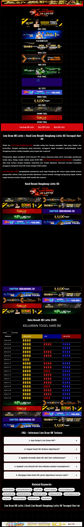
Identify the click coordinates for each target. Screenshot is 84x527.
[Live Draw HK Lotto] (42, 12)
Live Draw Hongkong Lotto (22, 145)
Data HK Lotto (59, 127)
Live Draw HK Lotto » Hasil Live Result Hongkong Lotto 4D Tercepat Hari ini (42, 137)
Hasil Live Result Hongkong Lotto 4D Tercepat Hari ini (52, 505)
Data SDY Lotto (44, 127)
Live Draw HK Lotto (27, 127)
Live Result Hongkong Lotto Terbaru (57, 160)
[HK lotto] (42, 196)
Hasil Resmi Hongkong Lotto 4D (42, 184)
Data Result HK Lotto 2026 (42, 320)
